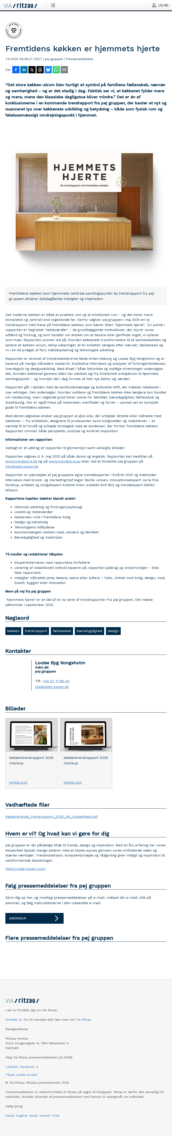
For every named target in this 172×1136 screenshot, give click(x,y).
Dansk (9, 1115)
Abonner (17, 918)
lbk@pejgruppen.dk (52, 687)
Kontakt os (13, 1019)
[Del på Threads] (40, 70)
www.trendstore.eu (64, 461)
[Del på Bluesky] (48, 70)
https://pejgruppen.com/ (25, 869)
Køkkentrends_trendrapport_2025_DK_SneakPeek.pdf (51, 816)
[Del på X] (32, 70)
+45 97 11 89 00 (56, 681)
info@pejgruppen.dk (21, 467)
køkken (13, 631)
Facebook (27, 1067)
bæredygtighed (89, 631)
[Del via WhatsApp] (56, 70)
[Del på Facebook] (15, 70)
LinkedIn (11, 1067)
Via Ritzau (83, 1019)
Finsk (55, 1115)
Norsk (33, 1115)
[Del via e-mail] (64, 70)
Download (18, 782)
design (113, 631)
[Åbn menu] (54, 5)
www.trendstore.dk (21, 461)
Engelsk (22, 1115)
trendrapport (36, 631)
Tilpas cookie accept (21, 1074)
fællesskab (62, 631)
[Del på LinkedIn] (24, 70)
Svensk (45, 1115)
